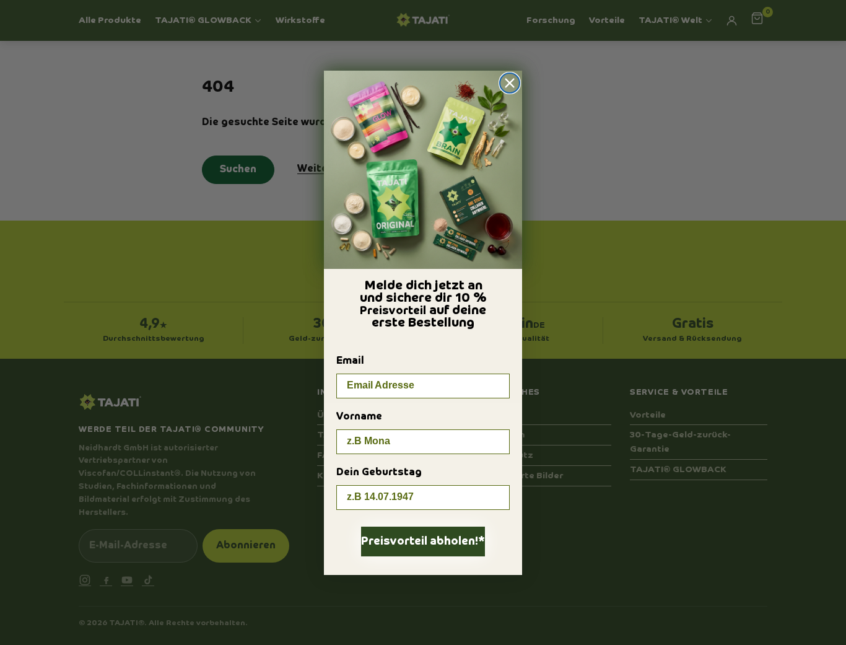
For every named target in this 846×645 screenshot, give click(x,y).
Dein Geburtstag (379, 473)
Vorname (359, 417)
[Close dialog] (510, 83)
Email (350, 361)
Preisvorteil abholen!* (423, 541)
